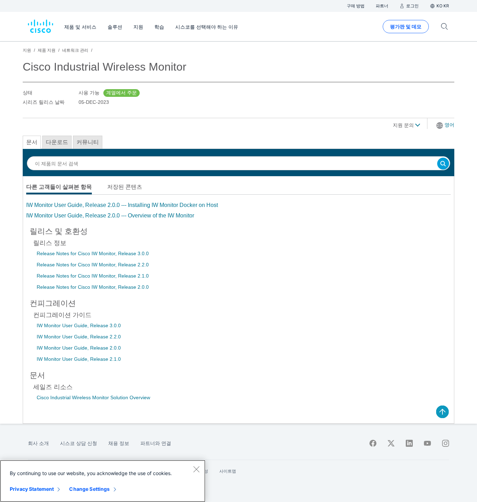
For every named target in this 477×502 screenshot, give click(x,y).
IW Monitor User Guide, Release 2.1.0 (79, 359)
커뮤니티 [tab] (87, 142)
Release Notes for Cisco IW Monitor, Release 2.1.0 (93, 276)
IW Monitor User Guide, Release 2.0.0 (79, 348)
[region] (102, 481)
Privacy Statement (32, 489)
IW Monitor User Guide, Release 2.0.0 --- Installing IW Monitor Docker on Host (122, 205)
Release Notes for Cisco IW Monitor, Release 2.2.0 (93, 264)
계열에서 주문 (121, 92)
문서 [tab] (31, 142)
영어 (449, 125)
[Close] (196, 469)
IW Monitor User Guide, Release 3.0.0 (79, 325)
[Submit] (443, 164)
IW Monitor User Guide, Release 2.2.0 (79, 336)
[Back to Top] (442, 412)
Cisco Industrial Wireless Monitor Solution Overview (93, 397)
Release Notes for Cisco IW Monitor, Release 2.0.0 (93, 287)
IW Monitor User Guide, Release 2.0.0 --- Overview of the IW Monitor (110, 215)
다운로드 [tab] (57, 142)
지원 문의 (404, 125)
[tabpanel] (238, 210)
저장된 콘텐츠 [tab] (124, 187)
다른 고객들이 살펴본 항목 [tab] (59, 187)
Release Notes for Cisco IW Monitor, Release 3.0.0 (93, 253)
